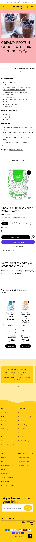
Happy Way (20, 536)
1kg (12, 223)
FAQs (3, 461)
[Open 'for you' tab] (30, 536)
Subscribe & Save (7, 441)
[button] (3, 7)
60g (27, 223)
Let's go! (27, 508)
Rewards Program (24, 425)
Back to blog (19, 160)
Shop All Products (7, 413)
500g (5, 223)
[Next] (33, 325)
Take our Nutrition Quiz (25, 417)
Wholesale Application (8, 485)
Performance (5, 425)
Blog (19, 413)
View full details (6, 250)
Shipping (11, 217)
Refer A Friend (22, 429)
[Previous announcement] (3, 2)
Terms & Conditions (7, 477)
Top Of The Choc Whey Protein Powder (25, 315)
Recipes (9, 69)
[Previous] (3, 325)
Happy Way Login (23, 457)
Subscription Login (24, 461)
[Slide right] (22, 386)
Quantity (4, 227)
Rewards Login (23, 465)
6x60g (20, 223)
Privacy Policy (5, 481)
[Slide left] (14, 386)
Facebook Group (23, 441)
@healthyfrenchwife (16, 150)
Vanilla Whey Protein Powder (10, 314)
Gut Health (4, 433)
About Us (21, 437)
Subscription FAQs (7, 465)
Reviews (21, 433)
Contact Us (5, 457)
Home (2, 69)
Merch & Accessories (8, 445)
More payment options (18, 246)
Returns (3, 469)
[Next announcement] (33, 2)
